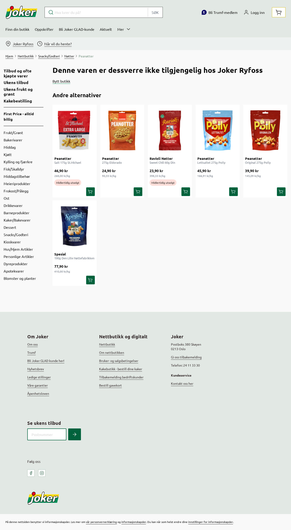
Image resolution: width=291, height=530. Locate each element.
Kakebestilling (18, 100)
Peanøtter (62, 158)
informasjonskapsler (133, 522)
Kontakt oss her (182, 383)
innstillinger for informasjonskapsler (210, 522)
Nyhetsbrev (35, 369)
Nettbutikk (107, 344)
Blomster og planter (20, 278)
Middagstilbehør (17, 176)
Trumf (31, 352)
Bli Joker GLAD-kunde (76, 29)
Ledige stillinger (39, 377)
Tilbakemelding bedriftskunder (121, 377)
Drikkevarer (13, 205)
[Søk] (74, 434)
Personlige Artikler (19, 256)
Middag (10, 147)
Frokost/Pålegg (16, 191)
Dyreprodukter (16, 263)
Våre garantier (37, 385)
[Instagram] (41, 473)
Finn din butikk (17, 29)
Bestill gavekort (110, 385)
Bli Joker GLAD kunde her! (45, 361)
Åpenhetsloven (38, 393)
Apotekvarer (14, 271)
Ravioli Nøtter (161, 158)
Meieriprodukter (17, 183)
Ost (6, 198)
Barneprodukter (16, 212)
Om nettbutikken (111, 352)
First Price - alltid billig (19, 116)
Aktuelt (106, 29)
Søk (155, 12)
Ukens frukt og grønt (18, 92)
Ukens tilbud (16, 82)
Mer (120, 29)
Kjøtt (8, 154)
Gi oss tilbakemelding (186, 357)
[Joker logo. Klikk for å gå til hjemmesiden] (21, 12)
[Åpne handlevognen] (279, 12)
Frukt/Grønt (13, 132)
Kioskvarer (12, 242)
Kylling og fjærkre (18, 161)
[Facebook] (31, 473)
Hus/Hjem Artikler (18, 249)
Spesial (60, 254)
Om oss (32, 344)
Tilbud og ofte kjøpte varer (18, 73)
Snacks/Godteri (16, 234)
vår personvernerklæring (101, 522)
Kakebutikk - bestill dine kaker (120, 369)
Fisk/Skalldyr (14, 169)
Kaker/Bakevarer (17, 220)
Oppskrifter (44, 29)
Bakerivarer (13, 140)
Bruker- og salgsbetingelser (118, 361)
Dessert (10, 227)
